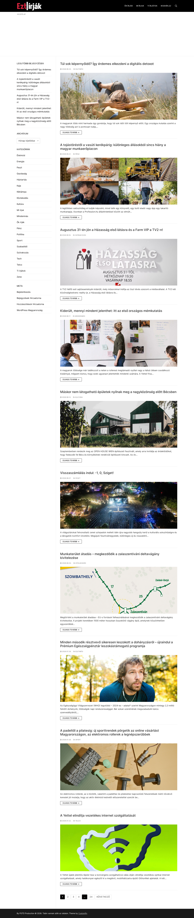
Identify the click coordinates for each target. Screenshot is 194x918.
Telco (78, 821)
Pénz (77, 154)
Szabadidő (22, 246)
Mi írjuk (20, 210)
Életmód (79, 69)
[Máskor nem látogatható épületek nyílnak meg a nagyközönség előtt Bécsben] (118, 424)
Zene (19, 276)
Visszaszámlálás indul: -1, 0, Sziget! (87, 473)
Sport (78, 740)
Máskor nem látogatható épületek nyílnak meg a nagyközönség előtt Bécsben (118, 392)
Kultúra (79, 397)
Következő (103, 896)
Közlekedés (80, 563)
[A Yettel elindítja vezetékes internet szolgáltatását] (118, 847)
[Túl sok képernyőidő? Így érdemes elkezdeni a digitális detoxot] (118, 96)
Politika (20, 234)
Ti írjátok (21, 270)
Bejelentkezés (23, 292)
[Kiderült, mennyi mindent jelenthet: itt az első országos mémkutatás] (118, 343)
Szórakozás (80, 235)
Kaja (19, 185)
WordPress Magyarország (29, 310)
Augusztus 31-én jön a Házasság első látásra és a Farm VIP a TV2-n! (111, 230)
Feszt (77, 478)
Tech (19, 258)
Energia (20, 161)
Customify (82, 913)
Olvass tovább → (71, 132)
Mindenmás (80, 316)
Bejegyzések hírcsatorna (29, 298)
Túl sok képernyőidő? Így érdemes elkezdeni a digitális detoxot (107, 64)
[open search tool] (176, 6)
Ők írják (20, 222)
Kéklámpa (21, 191)
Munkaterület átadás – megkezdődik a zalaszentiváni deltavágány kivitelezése (109, 556)
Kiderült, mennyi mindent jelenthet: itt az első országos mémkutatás (111, 311)
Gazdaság (22, 173)
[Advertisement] (97, 35)
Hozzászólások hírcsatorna (30, 304)
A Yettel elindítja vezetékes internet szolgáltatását (98, 815)
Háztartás (22, 179)
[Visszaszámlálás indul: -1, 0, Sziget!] (118, 505)
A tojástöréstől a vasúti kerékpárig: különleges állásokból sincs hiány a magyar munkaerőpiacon (113, 147)
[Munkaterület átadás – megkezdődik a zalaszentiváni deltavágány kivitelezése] (118, 590)
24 (91, 896)
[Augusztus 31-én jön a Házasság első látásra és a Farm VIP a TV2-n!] (118, 262)
